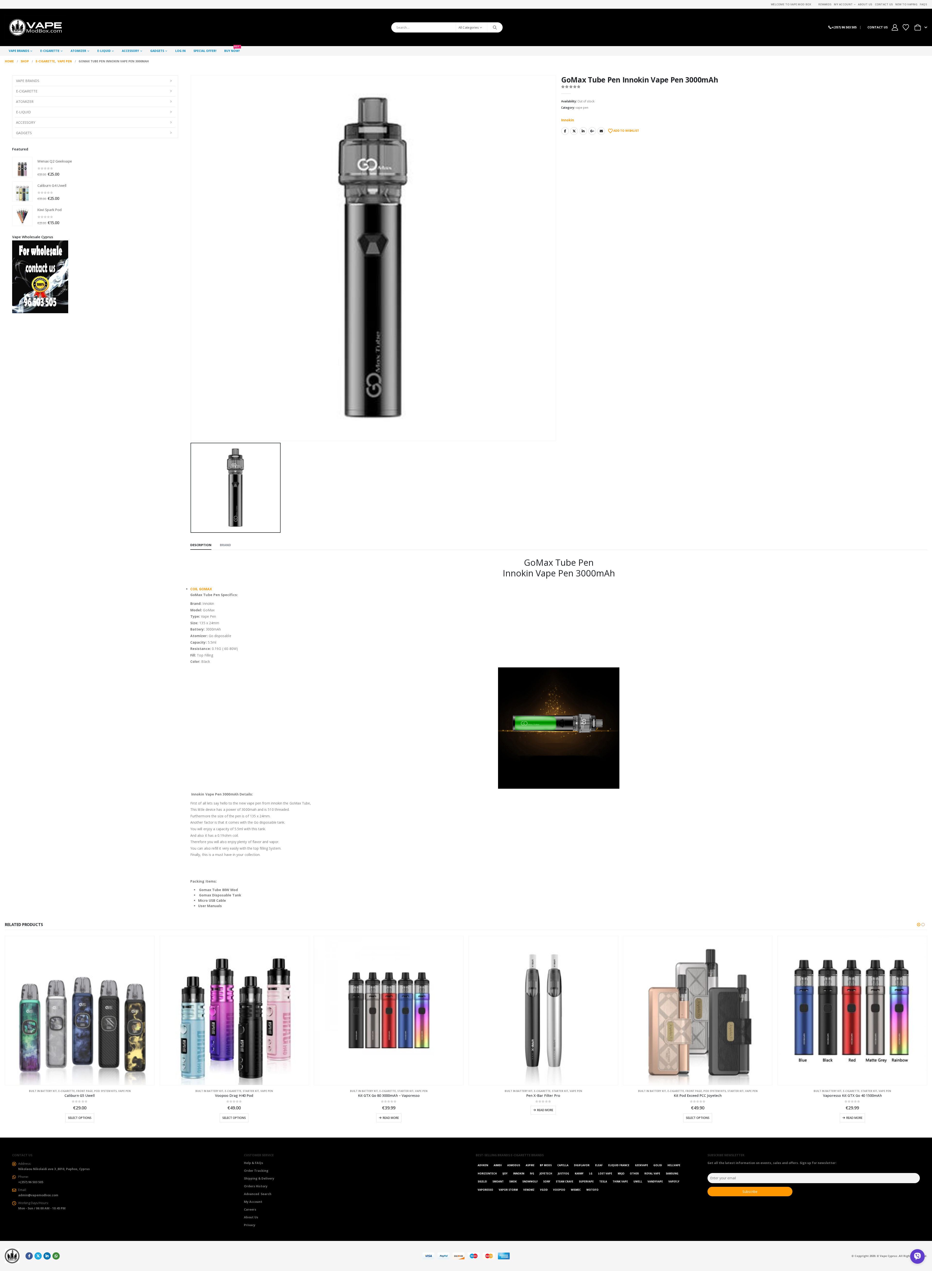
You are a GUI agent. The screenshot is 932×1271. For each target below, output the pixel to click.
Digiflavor (582, 1165)
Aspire (530, 1165)
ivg (532, 1173)
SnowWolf (530, 1181)
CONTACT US (877, 27)
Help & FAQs (253, 1163)
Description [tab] (200, 545)
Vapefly (673, 1181)
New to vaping (906, 4)
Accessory (130, 51)
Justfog (563, 1173)
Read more (236, 1118)
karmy (579, 1173)
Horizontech (487, 1173)
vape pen (581, 108)
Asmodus (513, 1165)
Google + (592, 131)
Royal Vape (652, 1173)
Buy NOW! (232, 49)
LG (590, 1173)
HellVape (673, 1165)
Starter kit (96, 1091)
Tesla (603, 1181)
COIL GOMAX (201, 589)
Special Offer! (204, 51)
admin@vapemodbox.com (38, 1195)
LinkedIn (583, 131)
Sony (546, 1181)
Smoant (498, 1181)
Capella (562, 1165)
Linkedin (47, 1256)
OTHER (634, 1173)
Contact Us (884, 4)
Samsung (672, 1173)
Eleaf (599, 1165)
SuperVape (586, 1181)
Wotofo (592, 1189)
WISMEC (576, 1189)
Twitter (574, 131)
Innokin (567, 120)
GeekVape (641, 1165)
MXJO (621, 1173)
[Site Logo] (35, 27)
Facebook (565, 131)
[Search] (494, 27)
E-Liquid (104, 51)
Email (601, 131)
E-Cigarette (49, 51)
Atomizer (78, 51)
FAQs (923, 4)
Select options (80, 1118)
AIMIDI (498, 1165)
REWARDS (825, 4)
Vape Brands (19, 51)
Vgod (544, 1189)
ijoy (505, 1173)
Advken (483, 1165)
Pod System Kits (560, 1091)
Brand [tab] (225, 545)
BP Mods (546, 1165)
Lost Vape (605, 1173)
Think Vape (620, 1181)
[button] (918, 924)
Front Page (539, 1091)
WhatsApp (56, 1256)
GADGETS (157, 51)
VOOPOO (559, 1189)
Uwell (637, 1181)
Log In (180, 51)
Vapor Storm (508, 1189)
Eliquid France (618, 1165)
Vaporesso (485, 1189)
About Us (865, 4)
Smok (513, 1181)
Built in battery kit (55, 1091)
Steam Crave (564, 1181)
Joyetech (546, 1173)
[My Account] (895, 27)
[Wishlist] (906, 27)
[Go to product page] (22, 167)
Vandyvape (655, 1181)
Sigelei (482, 1181)
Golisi (657, 1165)
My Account (843, 4)
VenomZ (528, 1189)
